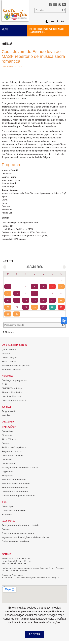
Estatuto (6, 443)
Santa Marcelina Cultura (15, 10)
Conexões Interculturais (14, 400)
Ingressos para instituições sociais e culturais (25, 537)
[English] (14, 17)
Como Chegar (9, 357)
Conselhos (7, 431)
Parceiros (7, 514)
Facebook (50, 4)
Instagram (59, 4)
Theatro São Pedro (12, 392)
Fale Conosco (8, 520)
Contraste (46, 21)
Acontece (6, 406)
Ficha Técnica (9, 361)
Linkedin (55, 4)
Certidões (7, 459)
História (6, 353)
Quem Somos (9, 349)
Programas (7, 375)
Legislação (7, 471)
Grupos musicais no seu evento (18, 533)
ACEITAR (34, 634)
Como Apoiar (8, 506)
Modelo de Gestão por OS (15, 365)
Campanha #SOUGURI (14, 510)
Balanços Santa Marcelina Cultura (20, 467)
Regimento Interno (11, 451)
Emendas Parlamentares (15, 487)
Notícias (6, 415)
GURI (5, 384)
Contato (6, 529)
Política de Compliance (14, 447)
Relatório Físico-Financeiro (16, 483)
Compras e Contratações (15, 491)
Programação (9, 411)
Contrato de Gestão (12, 455)
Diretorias (7, 435)
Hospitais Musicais (11, 396)
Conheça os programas (14, 380)
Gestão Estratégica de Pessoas (18, 495)
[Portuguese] (7, 17)
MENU (5, 29)
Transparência (9, 426)
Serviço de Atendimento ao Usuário (20, 525)
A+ (62, 21)
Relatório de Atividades (14, 479)
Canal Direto (8, 421)
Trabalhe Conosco (11, 369)
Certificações (8, 463)
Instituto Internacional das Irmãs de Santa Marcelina (46, 30)
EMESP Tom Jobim (12, 388)
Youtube (64, 4)
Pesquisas (7, 475)
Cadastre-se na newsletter (16, 541)
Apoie (4, 501)
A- (52, 21)
